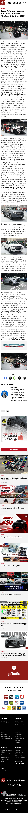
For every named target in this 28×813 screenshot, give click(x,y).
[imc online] (16, 702)
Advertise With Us (20, 752)
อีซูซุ (8, 411)
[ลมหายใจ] (24, 708)
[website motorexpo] (16, 697)
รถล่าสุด (3, 651)
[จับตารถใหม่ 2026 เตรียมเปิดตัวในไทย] (14, 581)
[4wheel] (11, 702)
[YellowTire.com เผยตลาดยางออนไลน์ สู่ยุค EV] (14, 610)
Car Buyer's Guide (20, 725)
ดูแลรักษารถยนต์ (5, 754)
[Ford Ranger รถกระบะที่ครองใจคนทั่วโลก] (14, 494)
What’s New (4, 721)
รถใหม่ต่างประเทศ (19, 721)
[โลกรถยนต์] (21, 702)
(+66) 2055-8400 (18, 803)
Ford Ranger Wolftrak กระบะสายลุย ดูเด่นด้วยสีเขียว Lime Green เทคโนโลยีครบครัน (13, 654)
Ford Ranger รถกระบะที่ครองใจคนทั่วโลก (13, 508)
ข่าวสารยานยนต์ (5, 773)
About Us (17, 750)
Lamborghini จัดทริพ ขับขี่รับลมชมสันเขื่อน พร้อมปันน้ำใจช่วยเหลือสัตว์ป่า (14, 479)
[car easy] (8, 708)
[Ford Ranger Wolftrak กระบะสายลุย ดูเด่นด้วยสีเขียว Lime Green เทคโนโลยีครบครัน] (14, 640)
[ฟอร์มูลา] (21, 697)
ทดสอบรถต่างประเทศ (6, 738)
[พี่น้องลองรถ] (3, 708)
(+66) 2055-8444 (10, 803)
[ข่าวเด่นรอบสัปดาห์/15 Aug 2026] (14, 552)
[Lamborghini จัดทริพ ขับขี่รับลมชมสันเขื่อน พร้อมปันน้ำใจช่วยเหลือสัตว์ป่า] (14, 464)
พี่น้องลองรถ (18, 736)
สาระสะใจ (3, 756)
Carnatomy (18, 735)
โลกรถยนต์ (18, 733)
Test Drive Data (5, 736)
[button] (13, 440)
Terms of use (19, 754)
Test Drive (4, 735)
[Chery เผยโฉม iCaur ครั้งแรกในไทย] (14, 523)
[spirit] (13, 708)
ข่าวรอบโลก (4, 771)
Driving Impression (6, 733)
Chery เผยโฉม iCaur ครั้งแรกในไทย (11, 537)
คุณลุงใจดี (17, 740)
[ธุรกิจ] (14, 670)
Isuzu (3, 411)
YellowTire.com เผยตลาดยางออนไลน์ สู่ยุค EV (14, 624)
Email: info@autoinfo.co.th (14, 805)
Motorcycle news (6, 723)
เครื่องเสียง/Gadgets (6, 750)
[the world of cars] (6, 702)
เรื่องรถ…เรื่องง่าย (19, 738)
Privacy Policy (19, 756)
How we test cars (20, 758)
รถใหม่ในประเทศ (19, 723)
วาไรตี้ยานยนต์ (5, 758)
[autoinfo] (2, 2)
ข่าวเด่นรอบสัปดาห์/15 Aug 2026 (10, 566)
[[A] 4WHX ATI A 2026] (14, 346)
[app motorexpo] (11, 697)
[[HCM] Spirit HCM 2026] (14, 428)
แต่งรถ (3, 752)
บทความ (3, 592)
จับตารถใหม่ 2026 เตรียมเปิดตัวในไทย (12, 595)
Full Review (18, 742)
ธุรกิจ (3, 8)
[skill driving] (19, 708)
